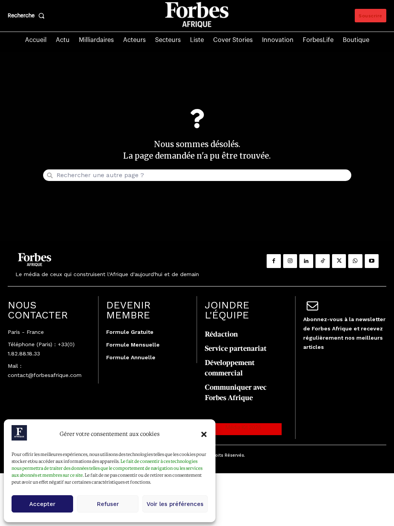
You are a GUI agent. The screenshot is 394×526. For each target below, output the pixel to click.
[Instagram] (290, 261)
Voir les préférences (175, 504)
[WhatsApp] (355, 261)
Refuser (108, 504)
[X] (339, 261)
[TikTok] (322, 261)
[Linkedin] (306, 261)
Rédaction (221, 334)
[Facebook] (273, 261)
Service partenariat (236, 348)
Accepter (42, 504)
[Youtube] (372, 261)
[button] (204, 434)
